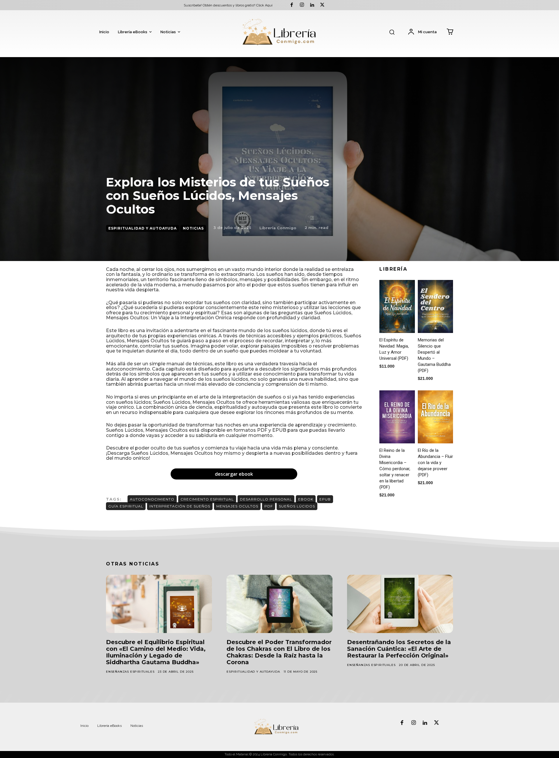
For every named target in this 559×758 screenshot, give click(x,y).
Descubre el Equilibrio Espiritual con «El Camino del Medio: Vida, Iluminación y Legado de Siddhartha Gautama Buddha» (156, 652)
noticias (193, 228)
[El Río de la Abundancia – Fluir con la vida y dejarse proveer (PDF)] (435, 416)
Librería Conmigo (277, 227)
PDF (268, 506)
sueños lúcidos (297, 506)
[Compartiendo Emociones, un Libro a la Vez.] (279, 32)
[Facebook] (291, 5)
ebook (305, 499)
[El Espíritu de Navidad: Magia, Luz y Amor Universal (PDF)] (397, 306)
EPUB (325, 499)
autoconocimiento (152, 499)
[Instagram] (302, 5)
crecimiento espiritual (207, 499)
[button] (392, 32)
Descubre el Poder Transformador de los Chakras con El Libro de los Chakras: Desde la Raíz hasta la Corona (279, 652)
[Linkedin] (312, 5)
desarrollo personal (266, 499)
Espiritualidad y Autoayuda (142, 228)
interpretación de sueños (179, 506)
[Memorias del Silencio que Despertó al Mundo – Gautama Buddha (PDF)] (435, 306)
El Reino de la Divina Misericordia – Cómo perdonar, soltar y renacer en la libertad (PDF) (394, 469)
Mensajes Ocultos (237, 506)
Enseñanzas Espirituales (130, 672)
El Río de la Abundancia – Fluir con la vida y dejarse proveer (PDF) (435, 462)
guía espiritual (125, 506)
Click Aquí (264, 5)
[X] (322, 5)
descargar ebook (234, 474)
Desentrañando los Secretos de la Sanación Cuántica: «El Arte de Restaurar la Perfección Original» (399, 649)
